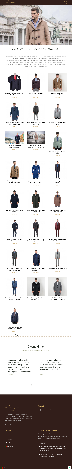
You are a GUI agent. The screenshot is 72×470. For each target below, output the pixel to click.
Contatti (8, 442)
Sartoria (8, 436)
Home (7, 434)
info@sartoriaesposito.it (44, 410)
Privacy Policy (60, 446)
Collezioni (9, 439)
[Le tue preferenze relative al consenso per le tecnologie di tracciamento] (69, 467)
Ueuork (14, 425)
